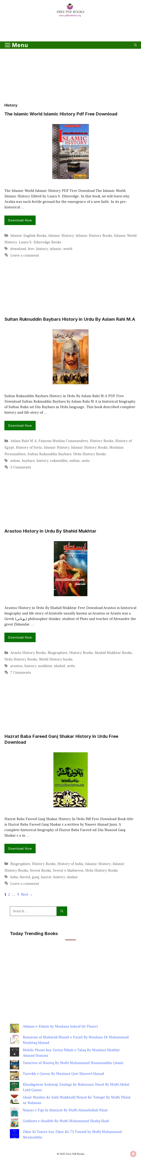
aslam (15, 460)
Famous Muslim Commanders (63, 441)
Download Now (20, 220)
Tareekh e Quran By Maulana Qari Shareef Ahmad (63, 1073)
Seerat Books (40, 870)
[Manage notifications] (133, 1154)
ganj (35, 877)
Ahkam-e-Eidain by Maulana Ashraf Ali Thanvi (60, 1026)
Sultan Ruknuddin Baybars (49, 454)
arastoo (16, 666)
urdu (86, 460)
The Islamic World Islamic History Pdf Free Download (60, 114)
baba (14, 877)
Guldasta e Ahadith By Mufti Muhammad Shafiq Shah (66, 1121)
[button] (135, 45)
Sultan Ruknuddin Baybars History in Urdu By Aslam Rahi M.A (69, 319)
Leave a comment (24, 255)
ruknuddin (59, 460)
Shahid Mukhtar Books (113, 652)
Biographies (57, 652)
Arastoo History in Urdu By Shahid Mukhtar (50, 531)
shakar (72, 877)
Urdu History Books (89, 454)
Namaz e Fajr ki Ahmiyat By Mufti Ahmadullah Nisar (65, 1110)
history (42, 248)
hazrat (46, 877)
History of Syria (29, 447)
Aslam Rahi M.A (23, 441)
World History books (56, 659)
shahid (59, 666)
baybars (28, 460)
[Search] (62, 911)
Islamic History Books (94, 235)
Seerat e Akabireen (68, 870)
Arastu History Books (28, 652)
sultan (74, 460)
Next (27, 894)
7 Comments (20, 672)
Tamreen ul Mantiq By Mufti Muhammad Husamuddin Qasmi (73, 1063)
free (31, 248)
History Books (101, 441)
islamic (56, 248)
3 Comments (20, 467)
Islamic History (61, 235)
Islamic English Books (28, 235)
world (67, 248)
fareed (25, 877)
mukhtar (45, 666)
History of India (70, 864)
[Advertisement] (70, 29)
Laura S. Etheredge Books (40, 242)
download (18, 248)
